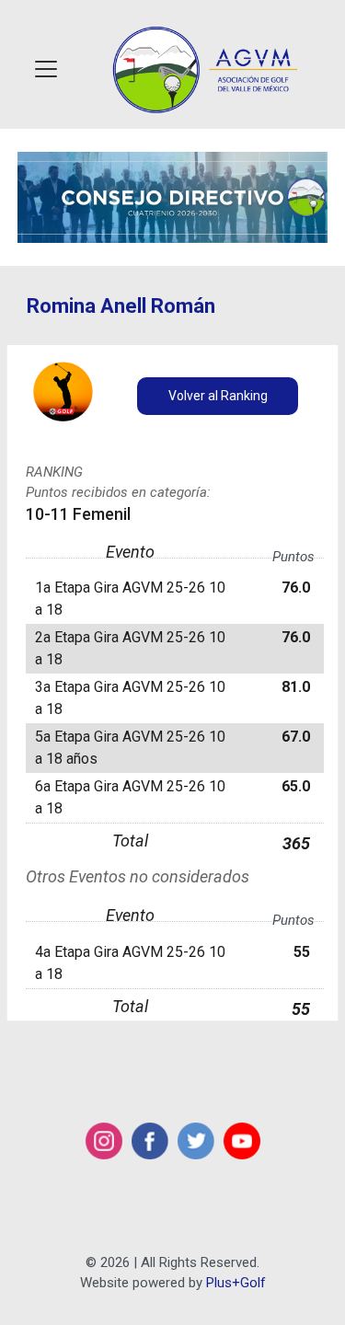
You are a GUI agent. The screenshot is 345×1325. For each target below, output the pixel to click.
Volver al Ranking (218, 395)
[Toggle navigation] (46, 69)
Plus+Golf (236, 1282)
